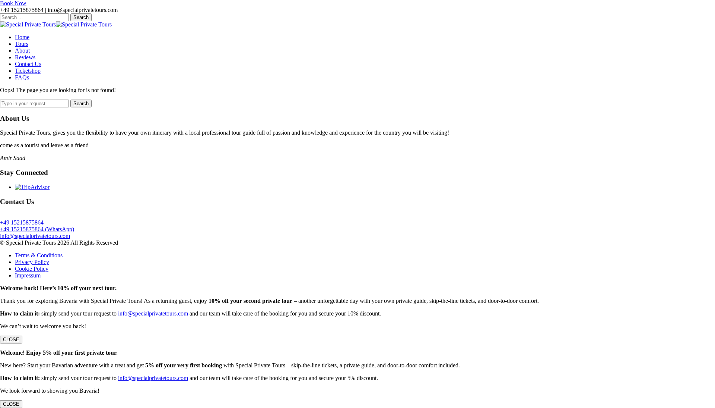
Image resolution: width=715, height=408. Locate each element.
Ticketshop (28, 71)
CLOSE (11, 339)
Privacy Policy (32, 262)
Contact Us (28, 64)
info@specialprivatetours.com (35, 236)
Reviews (25, 57)
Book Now (13, 3)
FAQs (22, 77)
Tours (21, 44)
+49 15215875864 (22, 222)
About (22, 50)
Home (22, 37)
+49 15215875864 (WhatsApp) (37, 229)
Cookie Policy (31, 269)
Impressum (28, 275)
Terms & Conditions (39, 255)
